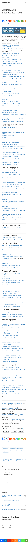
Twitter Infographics (13, 450)
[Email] (22, 21)
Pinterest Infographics (12, 448)
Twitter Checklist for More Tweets (9, 353)
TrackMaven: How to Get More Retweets (10, 346)
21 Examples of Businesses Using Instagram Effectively (13, 239)
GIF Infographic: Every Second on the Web (11, 70)
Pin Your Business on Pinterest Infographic (11, 289)
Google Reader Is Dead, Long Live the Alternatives (13, 72)
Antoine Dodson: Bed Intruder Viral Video (10, 367)
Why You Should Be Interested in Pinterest (11, 306)
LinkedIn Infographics (5, 448)
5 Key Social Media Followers (8, 65)
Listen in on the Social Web (8, 91)
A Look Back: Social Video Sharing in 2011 (11, 93)
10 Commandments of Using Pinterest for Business (13, 300)
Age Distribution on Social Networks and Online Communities (10, 45)
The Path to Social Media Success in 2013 (11, 103)
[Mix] (14, 21)
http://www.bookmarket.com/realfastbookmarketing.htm (13, 414)
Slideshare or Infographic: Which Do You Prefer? (12, 314)
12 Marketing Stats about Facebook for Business (12, 217)
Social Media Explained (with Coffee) (10, 130)
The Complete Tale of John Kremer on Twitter (11, 322)
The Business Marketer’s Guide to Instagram (11, 237)
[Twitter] (16, 21)
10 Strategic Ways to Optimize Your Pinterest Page (12, 302)
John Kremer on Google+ (7, 399)
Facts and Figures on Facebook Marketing (11, 186)
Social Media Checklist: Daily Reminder (10, 127)
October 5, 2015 (5, 478)
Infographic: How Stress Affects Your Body (21, 460)
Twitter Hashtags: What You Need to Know (11, 355)
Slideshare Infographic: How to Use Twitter (11, 342)
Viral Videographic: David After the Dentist (11, 387)
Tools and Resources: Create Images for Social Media (13, 154)
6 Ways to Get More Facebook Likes (9, 208)
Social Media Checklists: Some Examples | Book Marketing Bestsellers (12, 479)
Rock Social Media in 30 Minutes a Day (10, 108)
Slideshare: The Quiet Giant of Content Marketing (12, 316)
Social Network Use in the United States (10, 142)
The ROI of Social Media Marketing (9, 110)
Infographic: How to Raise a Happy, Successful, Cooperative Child (10, 505)
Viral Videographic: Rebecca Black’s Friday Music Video (14, 389)
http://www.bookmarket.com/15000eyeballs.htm (12, 408)
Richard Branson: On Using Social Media (10, 106)
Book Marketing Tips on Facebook (9, 172)
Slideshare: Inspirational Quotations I (10, 312)
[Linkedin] (6, 21)
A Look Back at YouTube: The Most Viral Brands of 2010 (14, 373)
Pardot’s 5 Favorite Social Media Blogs (10, 101)
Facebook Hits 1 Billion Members (9, 180)
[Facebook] (3, 21)
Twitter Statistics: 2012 (7, 359)
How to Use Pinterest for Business (9, 284)
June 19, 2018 (25, 496)
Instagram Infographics (20, 446)
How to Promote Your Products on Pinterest (11, 282)
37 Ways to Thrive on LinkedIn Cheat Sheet (11, 265)
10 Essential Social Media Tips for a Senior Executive (13, 146)
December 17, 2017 (23, 509)
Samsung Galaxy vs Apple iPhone (9, 380)
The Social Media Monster (7, 140)
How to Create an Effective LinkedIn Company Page (13, 256)
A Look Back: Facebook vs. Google (9, 192)
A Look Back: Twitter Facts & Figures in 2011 (11, 337)
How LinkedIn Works (6, 254)
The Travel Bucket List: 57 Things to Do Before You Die (10, 501)
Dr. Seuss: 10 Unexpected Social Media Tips (11, 59)
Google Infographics (12, 446)
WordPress (24, 536)
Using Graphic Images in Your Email (9, 164)
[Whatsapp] (19, 21)
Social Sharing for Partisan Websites (9, 144)
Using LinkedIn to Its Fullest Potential (10, 267)
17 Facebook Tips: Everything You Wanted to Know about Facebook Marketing (13, 202)
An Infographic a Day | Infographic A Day (8, 472)
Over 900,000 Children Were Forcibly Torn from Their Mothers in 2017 (11, 496)
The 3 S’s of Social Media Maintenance (10, 152)
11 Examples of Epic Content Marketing (10, 61)
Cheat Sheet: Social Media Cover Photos (10, 53)
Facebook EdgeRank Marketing (8, 178)
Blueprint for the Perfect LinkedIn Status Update (12, 245)
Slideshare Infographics (20, 448)
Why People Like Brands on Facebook (10, 222)
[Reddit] (11, 21)
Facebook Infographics (6, 446)
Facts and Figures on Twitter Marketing (10, 330)
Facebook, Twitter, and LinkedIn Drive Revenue (12, 63)
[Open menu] (25, 2)
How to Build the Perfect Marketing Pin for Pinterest (13, 280)
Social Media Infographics (6, 450)
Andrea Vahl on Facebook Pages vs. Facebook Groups (13, 170)
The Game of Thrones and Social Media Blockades (13, 68)
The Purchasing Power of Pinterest (9, 293)
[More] (24, 21)
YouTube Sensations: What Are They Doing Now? (12, 393)
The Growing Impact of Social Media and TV (11, 74)
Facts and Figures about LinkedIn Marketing (11, 250)
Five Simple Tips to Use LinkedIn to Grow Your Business (14, 252)
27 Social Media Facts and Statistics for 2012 (11, 162)
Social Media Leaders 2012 (8, 135)
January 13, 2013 (5, 470)
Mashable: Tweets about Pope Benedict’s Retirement (13, 340)
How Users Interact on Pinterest (8, 287)
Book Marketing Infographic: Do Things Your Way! (11, 509)
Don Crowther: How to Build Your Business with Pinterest (8, 460)
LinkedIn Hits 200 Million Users (8, 258)
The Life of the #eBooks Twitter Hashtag (10, 335)
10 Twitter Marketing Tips (7, 344)
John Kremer (8, 396)
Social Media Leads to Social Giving (9, 137)
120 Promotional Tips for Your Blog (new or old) (12, 96)
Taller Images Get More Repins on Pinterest (11, 297)
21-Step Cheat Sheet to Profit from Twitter (11, 350)
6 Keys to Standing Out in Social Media (10, 112)
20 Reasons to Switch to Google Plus (10, 230)
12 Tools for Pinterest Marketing (9, 304)
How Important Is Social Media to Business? (11, 78)
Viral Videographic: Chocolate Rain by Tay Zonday (12, 385)
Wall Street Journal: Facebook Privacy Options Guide (13, 220)
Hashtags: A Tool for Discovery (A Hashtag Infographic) (13, 76)
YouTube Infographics (5, 451)
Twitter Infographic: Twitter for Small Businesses (12, 357)
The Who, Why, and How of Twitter (9, 361)
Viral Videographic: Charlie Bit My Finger (10, 383)
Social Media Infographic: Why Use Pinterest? (11, 295)
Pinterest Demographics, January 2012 (10, 291)
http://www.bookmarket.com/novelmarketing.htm (12, 403)
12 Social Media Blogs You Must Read (10, 156)
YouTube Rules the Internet (8, 391)
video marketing (20, 450)
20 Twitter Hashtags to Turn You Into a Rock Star (12, 348)
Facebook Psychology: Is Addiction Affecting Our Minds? (14, 182)
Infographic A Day (6, 2)
